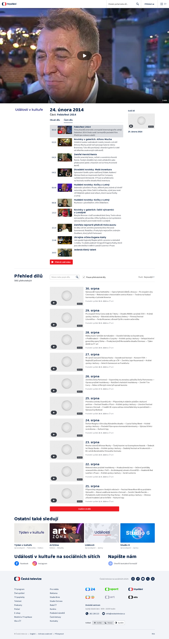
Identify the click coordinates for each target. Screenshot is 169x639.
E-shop (17, 613)
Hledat (137, 3)
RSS (153, 634)
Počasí (17, 609)
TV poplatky (19, 597)
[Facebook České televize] (138, 579)
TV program (19, 589)
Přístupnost (59, 634)
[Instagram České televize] (133, 579)
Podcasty (18, 605)
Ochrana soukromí (45, 634)
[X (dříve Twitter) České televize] (148, 579)
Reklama (53, 593)
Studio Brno (55, 597)
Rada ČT (53, 605)
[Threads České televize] (153, 579)
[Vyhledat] (77, 277)
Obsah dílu (55, 119)
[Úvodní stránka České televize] (28, 579)
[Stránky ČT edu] (133, 598)
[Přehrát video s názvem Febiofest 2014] (84, 55)
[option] (98, 622)
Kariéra (53, 609)
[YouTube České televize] (143, 579)
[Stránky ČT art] (110, 598)
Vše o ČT (17, 621)
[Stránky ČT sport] (111, 590)
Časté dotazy (55, 617)
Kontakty (54, 621)
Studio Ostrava (56, 601)
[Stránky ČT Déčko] (89, 598)
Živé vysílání (19, 593)
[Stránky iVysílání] (135, 590)
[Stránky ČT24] (90, 590)
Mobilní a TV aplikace (23, 617)
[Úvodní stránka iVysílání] (11, 3)
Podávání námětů (57, 613)
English (32, 634)
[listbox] (108, 623)
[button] (84, 55)
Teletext (18, 601)
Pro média (54, 589)
